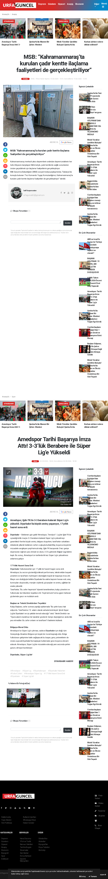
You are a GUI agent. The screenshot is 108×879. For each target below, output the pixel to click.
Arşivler (101, 816)
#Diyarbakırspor (39, 671)
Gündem (52, 4)
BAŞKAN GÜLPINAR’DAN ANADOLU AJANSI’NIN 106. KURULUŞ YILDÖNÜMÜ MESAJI (94, 126)
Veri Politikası (6, 823)
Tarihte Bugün (25, 847)
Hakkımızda (6, 817)
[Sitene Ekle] (35, 808)
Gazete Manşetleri (24, 860)
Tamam (93, 876)
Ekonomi (79, 4)
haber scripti (5, 876)
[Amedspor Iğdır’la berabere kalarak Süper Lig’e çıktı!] (23, 698)
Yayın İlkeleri (6, 820)
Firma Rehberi (25, 856)
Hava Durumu (25, 838)
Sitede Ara (43, 838)
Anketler (42, 841)
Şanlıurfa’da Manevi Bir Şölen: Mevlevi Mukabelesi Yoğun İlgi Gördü (94, 219)
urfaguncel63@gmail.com (34, 195)
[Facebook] (2, 808)
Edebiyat (4, 859)
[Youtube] (16, 808)
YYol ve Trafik (25, 841)
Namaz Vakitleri (26, 844)
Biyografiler (43, 844)
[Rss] (25, 808)
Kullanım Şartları (29, 817)
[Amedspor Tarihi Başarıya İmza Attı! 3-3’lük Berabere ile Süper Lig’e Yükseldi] (38, 487)
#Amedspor (15, 671)
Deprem (42, 4)
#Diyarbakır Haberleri (56, 671)
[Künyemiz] (96, 821)
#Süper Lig (26, 671)
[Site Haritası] (30, 808)
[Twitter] (7, 808)
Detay (83, 876)
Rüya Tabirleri (44, 847)
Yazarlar (101, 811)
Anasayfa (5, 14)
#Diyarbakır (15, 676)
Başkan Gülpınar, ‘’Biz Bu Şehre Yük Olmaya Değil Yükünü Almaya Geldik (94, 349)
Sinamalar (24, 850)
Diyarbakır (15, 569)
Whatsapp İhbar (29, 820)
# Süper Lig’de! (28, 676)
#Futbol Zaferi (16, 673)
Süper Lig (61, 552)
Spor (13, 397)
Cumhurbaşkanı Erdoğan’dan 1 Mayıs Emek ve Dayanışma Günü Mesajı (94, 332)
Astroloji (42, 850)
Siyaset (61, 4)
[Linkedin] (21, 808)
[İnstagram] (12, 808)
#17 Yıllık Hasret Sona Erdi (54, 673)
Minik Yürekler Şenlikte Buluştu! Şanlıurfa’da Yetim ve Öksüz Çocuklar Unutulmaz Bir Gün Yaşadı (94, 148)
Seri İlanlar (24, 853)
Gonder (68, 223)
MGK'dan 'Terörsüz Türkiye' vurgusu (94, 109)
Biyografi (5, 853)
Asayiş (70, 4)
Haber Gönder (28, 823)
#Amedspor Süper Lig (33, 673)
